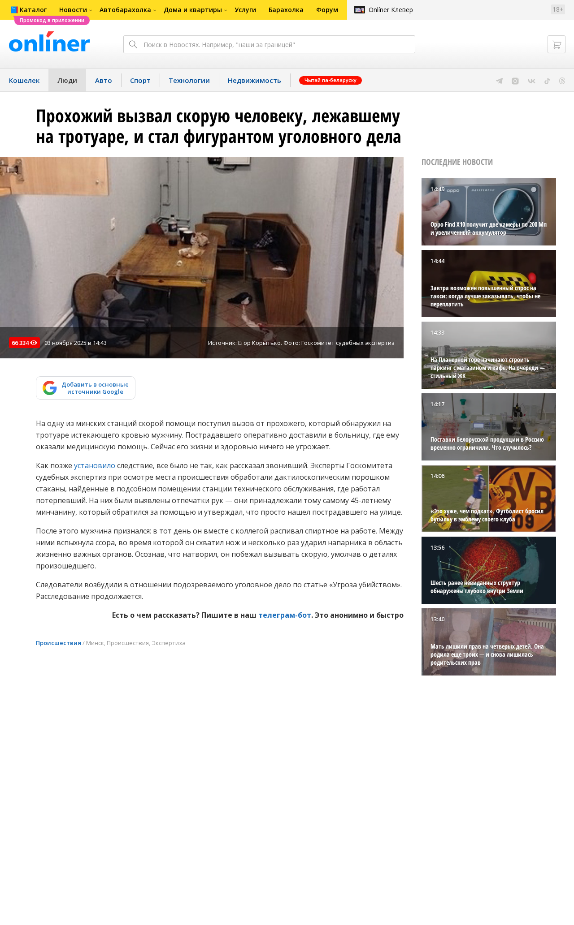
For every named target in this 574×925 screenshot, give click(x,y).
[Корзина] (556, 44)
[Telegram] (499, 80)
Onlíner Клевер (391, 9)
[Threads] (562, 80)
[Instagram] (515, 80)
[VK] (531, 80)
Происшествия (58, 643)
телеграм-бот (284, 615)
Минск (95, 643)
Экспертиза (169, 643)
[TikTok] (547, 80)
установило (94, 465)
